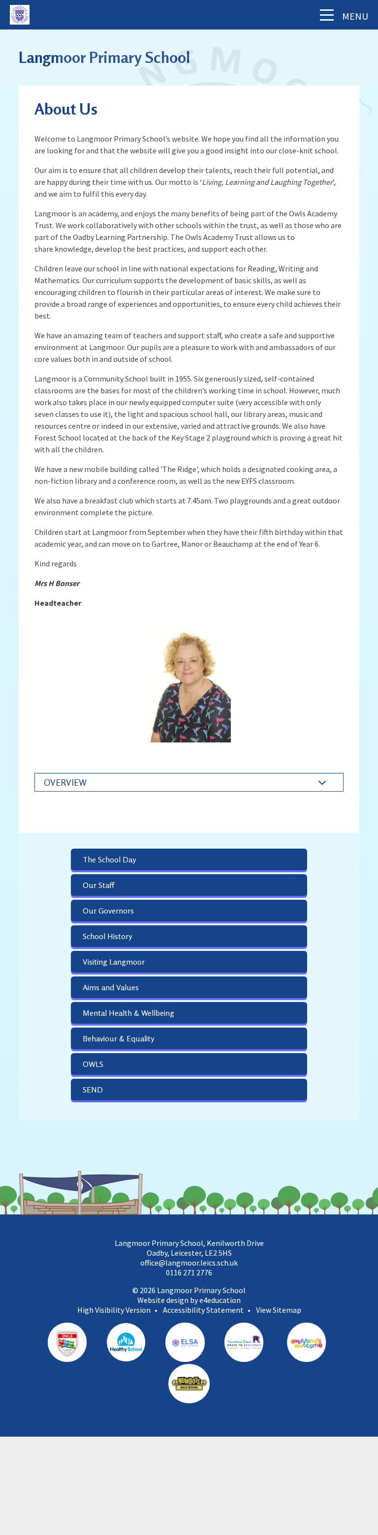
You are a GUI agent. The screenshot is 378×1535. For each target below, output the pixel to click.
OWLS (93, 1064)
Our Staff (98, 885)
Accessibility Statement (203, 1310)
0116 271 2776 (189, 1272)
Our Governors (108, 910)
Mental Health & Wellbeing (128, 1013)
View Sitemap (278, 1310)
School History (107, 936)
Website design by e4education (189, 1300)
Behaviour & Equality (118, 1038)
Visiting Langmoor (114, 962)
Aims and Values (111, 987)
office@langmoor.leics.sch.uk (189, 1263)
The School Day (109, 859)
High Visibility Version (114, 1310)
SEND (93, 1089)
